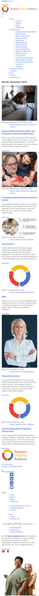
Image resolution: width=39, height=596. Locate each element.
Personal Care (20, 34)
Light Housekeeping (22, 49)
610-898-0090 (9, 472)
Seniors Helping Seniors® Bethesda (22, 239)
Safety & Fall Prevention (24, 60)
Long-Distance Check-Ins (24, 58)
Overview (19, 21)
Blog (11, 73)
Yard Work (19, 64)
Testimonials (20, 27)
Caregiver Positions (16, 68)
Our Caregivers (8, 244)
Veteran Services (21, 45)
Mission (18, 23)
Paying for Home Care (11, 376)
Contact (12, 75)
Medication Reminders (23, 51)
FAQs (4, 297)
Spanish (10, 1)
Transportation (21, 55)
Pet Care (19, 66)
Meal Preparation (21, 47)
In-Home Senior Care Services (20, 505)
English (4, 1)
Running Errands (21, 53)
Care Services (14, 29)
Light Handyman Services (24, 62)
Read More (5, 151)
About (12, 19)
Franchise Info (14, 77)
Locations (13, 71)
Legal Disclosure (15, 527)
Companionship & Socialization (26, 32)
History (18, 25)
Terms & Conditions (16, 532)
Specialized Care (21, 42)
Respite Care (20, 40)
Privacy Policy (15, 529)
